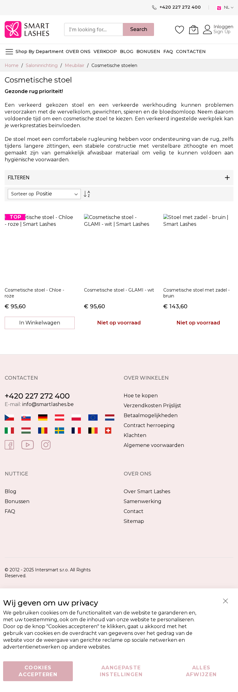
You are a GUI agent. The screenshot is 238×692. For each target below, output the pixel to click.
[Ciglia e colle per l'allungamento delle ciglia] (9, 430)
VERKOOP (105, 51)
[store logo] (27, 29)
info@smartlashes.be (48, 404)
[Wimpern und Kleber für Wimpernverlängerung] (108, 430)
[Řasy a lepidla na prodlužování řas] (9, 417)
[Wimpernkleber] (42, 417)
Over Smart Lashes (147, 491)
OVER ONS (78, 51)
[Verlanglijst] (179, 29)
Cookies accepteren (38, 671)
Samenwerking (142, 501)
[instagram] (46, 444)
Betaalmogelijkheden (151, 415)
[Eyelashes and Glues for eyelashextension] (93, 417)
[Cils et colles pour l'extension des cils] (76, 430)
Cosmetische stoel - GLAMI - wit (119, 290)
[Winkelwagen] (193, 29)
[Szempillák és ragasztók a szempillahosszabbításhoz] (26, 430)
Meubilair (75, 65)
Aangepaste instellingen (121, 671)
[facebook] (9, 444)
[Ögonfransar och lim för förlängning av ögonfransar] (59, 430)
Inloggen (223, 26)
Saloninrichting (42, 65)
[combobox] (93, 29)
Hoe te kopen (141, 396)
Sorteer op (22, 194)
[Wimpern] (59, 417)
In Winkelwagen (39, 323)
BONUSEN (148, 51)
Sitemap (134, 521)
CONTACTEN (191, 51)
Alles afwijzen (201, 671)
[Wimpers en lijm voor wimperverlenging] (109, 417)
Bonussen (17, 501)
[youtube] (27, 444)
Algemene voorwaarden (154, 445)
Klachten (135, 435)
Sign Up (222, 31)
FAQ (10, 511)
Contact (133, 511)
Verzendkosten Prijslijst (152, 406)
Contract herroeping (149, 425)
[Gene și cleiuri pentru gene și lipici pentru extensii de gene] (42, 430)
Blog (10, 491)
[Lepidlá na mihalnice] (26, 417)
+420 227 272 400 (37, 395)
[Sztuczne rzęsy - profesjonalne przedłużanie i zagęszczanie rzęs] (76, 417)
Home (12, 65)
